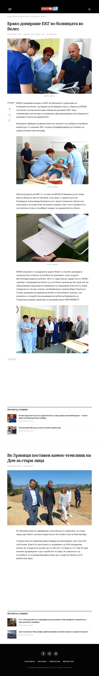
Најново (42, 661)
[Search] (89, 9)
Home (9, 16)
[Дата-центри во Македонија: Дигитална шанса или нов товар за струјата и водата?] (11, 634)
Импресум (55, 661)
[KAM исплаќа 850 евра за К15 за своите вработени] (11, 430)
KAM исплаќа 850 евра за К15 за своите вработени (40, 428)
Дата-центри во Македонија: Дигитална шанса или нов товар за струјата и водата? (53, 632)
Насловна (30, 661)
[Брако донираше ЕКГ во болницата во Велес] (49, 66)
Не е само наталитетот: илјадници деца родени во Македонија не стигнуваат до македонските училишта (52, 620)
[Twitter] (9, 114)
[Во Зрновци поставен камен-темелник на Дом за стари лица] (49, 497)
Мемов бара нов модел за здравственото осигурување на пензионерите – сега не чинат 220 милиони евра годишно (53, 416)
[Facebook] (9, 109)
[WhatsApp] (9, 120)
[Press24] (49, 9)
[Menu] (10, 9)
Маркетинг (68, 661)
